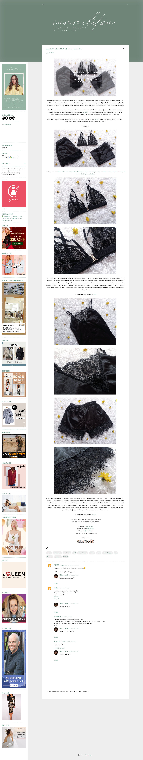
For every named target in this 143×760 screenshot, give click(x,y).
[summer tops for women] (14, 427)
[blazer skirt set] (14, 275)
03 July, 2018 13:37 (73, 603)
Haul (74, 553)
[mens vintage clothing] (14, 365)
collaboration (57, 553)
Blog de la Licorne (59, 648)
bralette (49, 553)
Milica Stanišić (64, 575)
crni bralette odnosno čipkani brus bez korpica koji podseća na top (76, 172)
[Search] (127, 5)
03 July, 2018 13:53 (71, 641)
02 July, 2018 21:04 (66, 616)
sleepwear (49, 557)
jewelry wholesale (13, 171)
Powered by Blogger (86, 755)
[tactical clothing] (14, 457)
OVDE (94, 294)
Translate (15, 158)
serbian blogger (107, 553)
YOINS (65, 557)
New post (56, 598)
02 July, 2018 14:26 (74, 565)
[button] (123, 49)
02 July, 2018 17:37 (64, 588)
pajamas (92, 553)
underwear (58, 557)
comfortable (67, 553)
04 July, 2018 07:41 (73, 651)
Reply (56, 584)
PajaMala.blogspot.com (61, 565)
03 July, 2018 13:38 (73, 628)
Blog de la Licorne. (60, 641)
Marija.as (56, 588)
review (98, 553)
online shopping (82, 553)
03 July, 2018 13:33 (73, 575)
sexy (115, 553)
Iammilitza (90, 528)
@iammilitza (89, 526)
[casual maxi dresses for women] (14, 396)
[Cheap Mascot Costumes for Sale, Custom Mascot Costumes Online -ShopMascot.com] (14, 220)
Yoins (96, 119)
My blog (56, 596)
